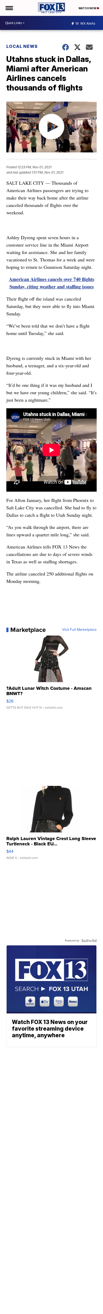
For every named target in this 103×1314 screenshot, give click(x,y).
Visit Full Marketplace (79, 630)
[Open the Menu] (9, 8)
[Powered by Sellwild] (89, 941)
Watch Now (87, 8)
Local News (22, 46)
